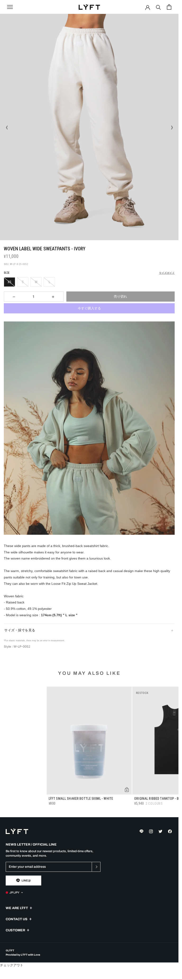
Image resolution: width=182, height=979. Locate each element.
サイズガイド (167, 272)
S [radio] (23, 282)
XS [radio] (9, 282)
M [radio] (36, 282)
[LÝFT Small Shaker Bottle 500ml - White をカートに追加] (127, 790)
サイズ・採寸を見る (19, 630)
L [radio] (49, 282)
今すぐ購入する (89, 308)
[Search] (158, 6)
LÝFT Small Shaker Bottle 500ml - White (81, 798)
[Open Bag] (169, 7)
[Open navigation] (10, 7)
